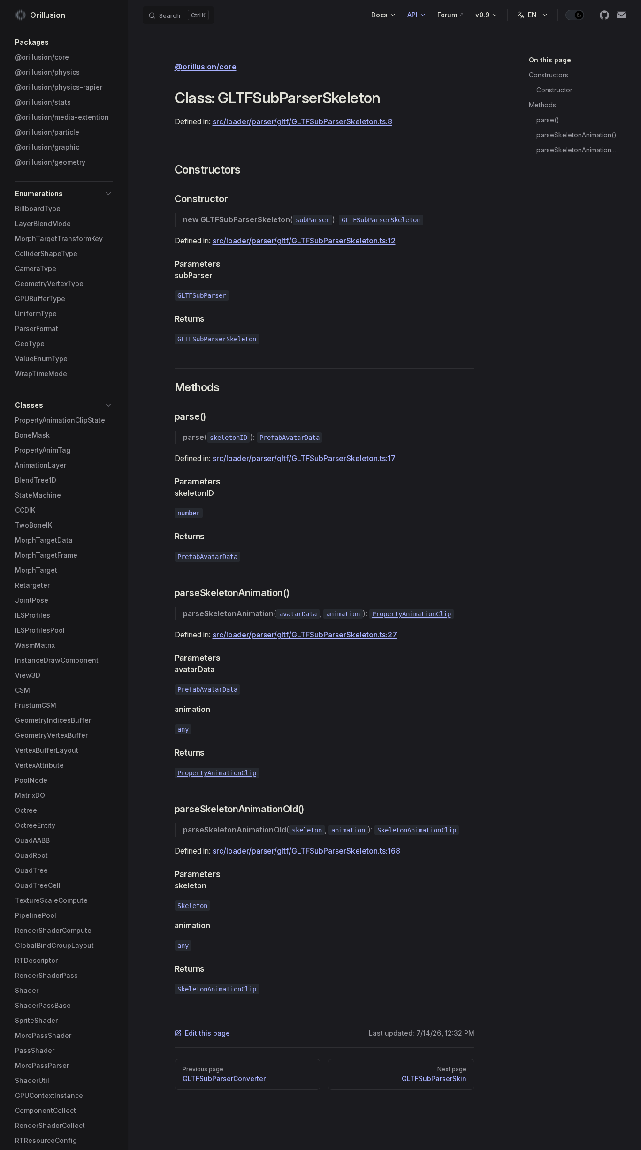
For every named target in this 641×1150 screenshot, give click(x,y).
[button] (64, 42)
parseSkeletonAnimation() (576, 135)
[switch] (574, 15)
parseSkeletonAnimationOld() (577, 150)
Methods (542, 105)
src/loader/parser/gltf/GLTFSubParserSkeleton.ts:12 (304, 240)
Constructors (548, 75)
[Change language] (532, 15)
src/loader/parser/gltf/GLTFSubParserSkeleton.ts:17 (304, 458)
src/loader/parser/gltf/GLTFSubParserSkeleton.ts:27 (305, 634)
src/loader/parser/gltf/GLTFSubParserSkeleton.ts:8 (302, 121)
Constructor (554, 90)
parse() (547, 120)
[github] (604, 15)
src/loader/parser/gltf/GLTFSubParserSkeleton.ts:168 (306, 850)
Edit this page (207, 1033)
